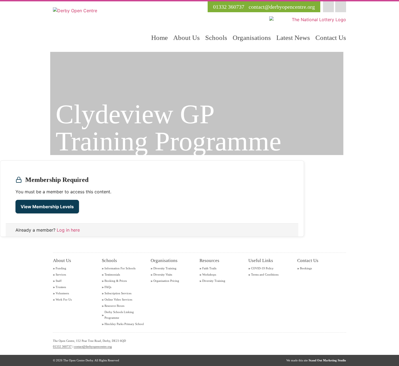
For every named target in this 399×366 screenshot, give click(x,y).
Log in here (68, 230)
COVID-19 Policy (262, 268)
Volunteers (62, 293)
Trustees (61, 287)
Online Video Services (118, 299)
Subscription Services (117, 293)
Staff (59, 280)
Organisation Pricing (166, 280)
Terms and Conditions (264, 274)
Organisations (252, 37)
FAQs (107, 287)
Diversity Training (164, 268)
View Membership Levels (47, 206)
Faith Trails (209, 268)
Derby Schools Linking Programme (119, 314)
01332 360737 (62, 346)
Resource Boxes (114, 305)
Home (159, 37)
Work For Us (64, 299)
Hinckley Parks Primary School (124, 324)
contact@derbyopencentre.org (93, 346)
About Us (186, 37)
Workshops (209, 274)
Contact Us (330, 37)
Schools (216, 37)
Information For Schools (119, 268)
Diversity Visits (162, 274)
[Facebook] (328, 6)
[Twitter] (340, 6)
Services (61, 274)
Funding (61, 268)
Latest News (293, 37)
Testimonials (112, 274)
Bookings (306, 268)
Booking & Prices (115, 280)
